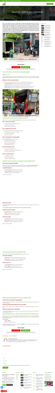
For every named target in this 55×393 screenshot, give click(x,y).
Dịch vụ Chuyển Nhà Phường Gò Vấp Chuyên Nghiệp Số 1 (47, 35)
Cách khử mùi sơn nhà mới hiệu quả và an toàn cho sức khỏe (39, 386)
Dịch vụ (33, 3)
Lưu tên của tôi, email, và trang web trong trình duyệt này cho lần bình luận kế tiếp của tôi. (16, 365)
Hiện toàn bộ (7, 74)
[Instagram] (50, 0)
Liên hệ (44, 3)
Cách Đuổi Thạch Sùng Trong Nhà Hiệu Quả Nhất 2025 (39, 390)
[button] (16, 67)
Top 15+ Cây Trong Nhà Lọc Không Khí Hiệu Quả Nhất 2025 (40, 375)
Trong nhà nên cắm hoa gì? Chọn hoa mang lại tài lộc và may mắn (39, 378)
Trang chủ (21, 3)
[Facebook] (47, 0)
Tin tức (39, 3)
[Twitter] (49, 0)
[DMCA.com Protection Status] (7, 385)
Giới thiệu (28, 3)
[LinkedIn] (52, 0)
